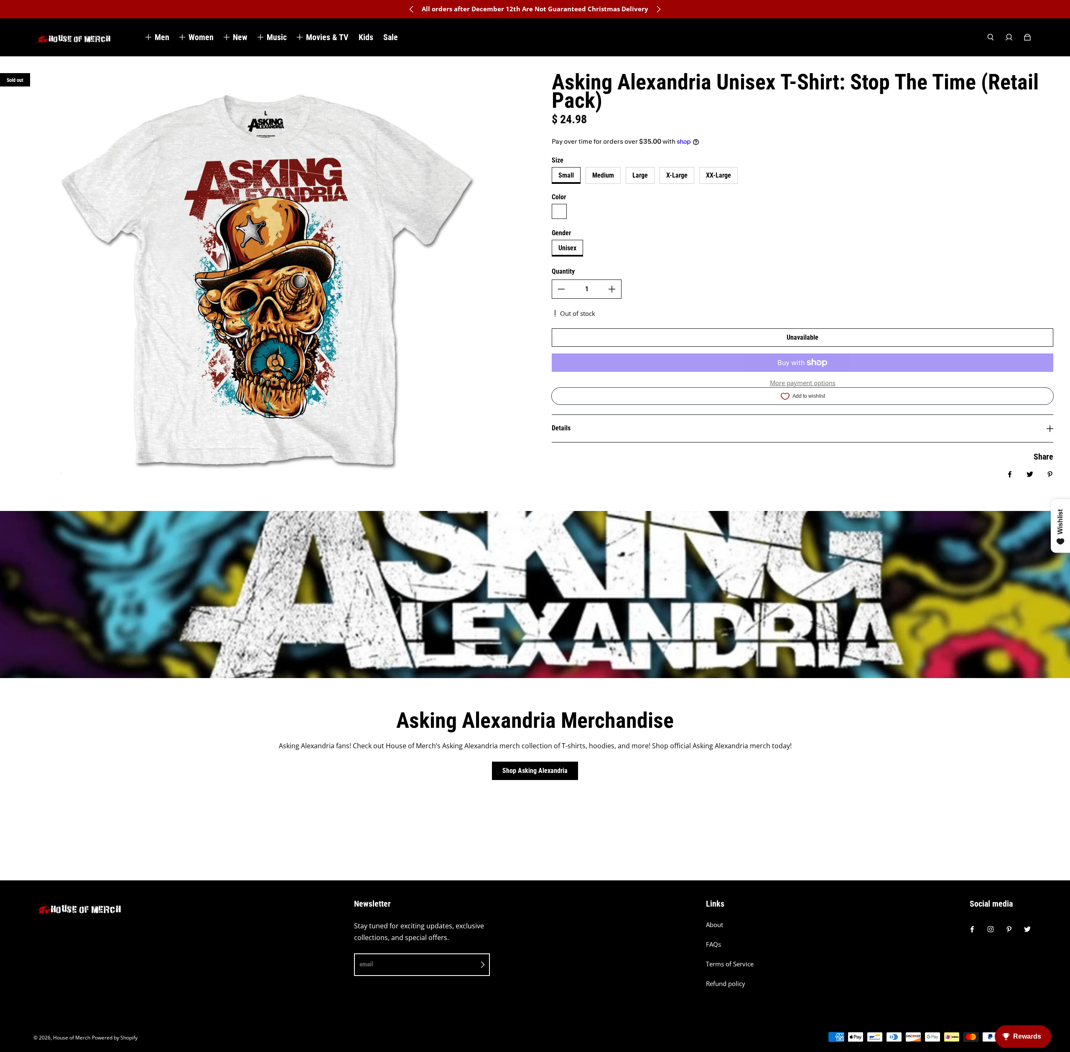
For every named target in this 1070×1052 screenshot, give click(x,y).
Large (640, 175)
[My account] (1009, 37)
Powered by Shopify (115, 1037)
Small (566, 175)
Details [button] (561, 428)
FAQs (713, 944)
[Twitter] (1027, 929)
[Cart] (1027, 37)
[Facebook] (972, 929)
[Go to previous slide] (412, 9)
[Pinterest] (1009, 929)
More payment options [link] (803, 383)
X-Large (677, 175)
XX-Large (718, 175)
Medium (603, 175)
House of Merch (71, 1037)
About (714, 924)
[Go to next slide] (658, 9)
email (366, 964)
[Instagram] (990, 929)
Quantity (563, 271)
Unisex (567, 248)
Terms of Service (730, 964)
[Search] (990, 37)
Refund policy (725, 983)
